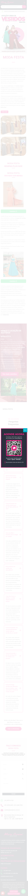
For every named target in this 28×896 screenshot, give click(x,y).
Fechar (25, 430)
